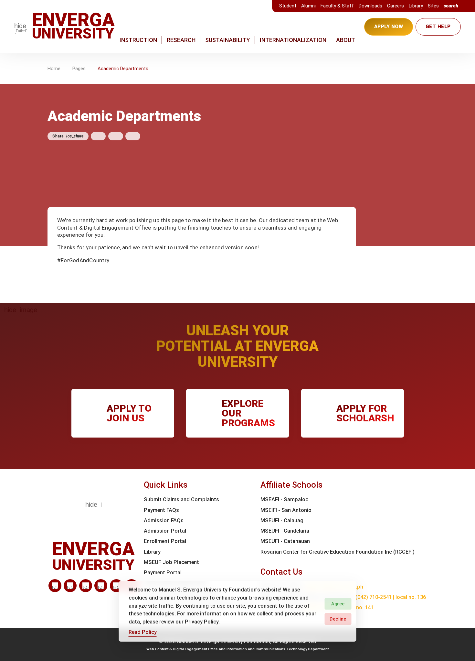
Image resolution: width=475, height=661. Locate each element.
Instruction (138, 40)
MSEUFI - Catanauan (285, 541)
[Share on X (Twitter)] (115, 136)
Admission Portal (165, 531)
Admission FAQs (164, 520)
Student (287, 6)
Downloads (370, 6)
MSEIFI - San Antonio (285, 510)
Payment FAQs (161, 510)
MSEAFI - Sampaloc (284, 499)
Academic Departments (123, 68)
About (345, 40)
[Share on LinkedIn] (132, 136)
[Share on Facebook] (98, 136)
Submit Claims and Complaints (181, 499)
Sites (433, 6)
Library (416, 6)
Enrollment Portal (165, 541)
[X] (85, 585)
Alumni (308, 6)
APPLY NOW (388, 26)
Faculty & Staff (337, 6)
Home (54, 68)
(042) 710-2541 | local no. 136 (390, 597)
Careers (395, 6)
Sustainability (227, 40)
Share (68, 136)
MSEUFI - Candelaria (284, 531)
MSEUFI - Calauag (281, 520)
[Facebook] (70, 585)
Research (181, 40)
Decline (338, 619)
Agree (338, 603)
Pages (79, 68)
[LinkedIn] (54, 585)
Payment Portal (163, 572)
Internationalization (293, 40)
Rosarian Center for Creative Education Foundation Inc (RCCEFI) (337, 552)
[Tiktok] (116, 585)
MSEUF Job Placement (171, 562)
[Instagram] (100, 585)
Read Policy (143, 632)
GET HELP (438, 26)
